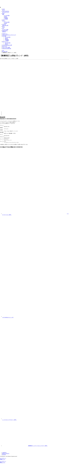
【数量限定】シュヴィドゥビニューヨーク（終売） (38, 445)
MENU (5, 41)
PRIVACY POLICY (5, 453)
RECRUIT (4, 454)
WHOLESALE (6, 48)
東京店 (5, 16)
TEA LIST (7, 45)
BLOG (4, 46)
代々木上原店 (6, 15)
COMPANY (4, 452)
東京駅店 (6, 17)
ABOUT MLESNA (9, 34)
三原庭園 (6, 18)
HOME (4, 33)
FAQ (6, 47)
